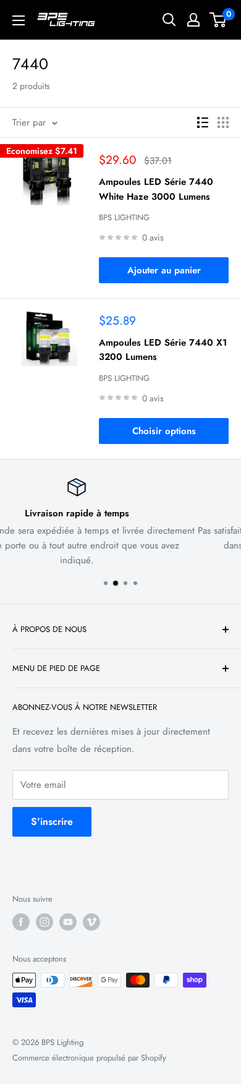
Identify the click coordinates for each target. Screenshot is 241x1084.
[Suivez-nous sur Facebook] (21, 922)
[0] (218, 19)
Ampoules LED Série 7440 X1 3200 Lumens (163, 350)
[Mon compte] (193, 20)
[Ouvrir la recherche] (169, 20)
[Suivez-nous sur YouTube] (68, 922)
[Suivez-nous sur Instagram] (44, 922)
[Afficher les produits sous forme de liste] (202, 122)
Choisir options (164, 431)
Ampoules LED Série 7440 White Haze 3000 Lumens (156, 189)
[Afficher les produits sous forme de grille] (223, 122)
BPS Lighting (124, 217)
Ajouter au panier (164, 270)
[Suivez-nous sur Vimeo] (91, 922)
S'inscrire (52, 821)
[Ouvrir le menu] (18, 20)
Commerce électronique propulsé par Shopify (89, 1058)
